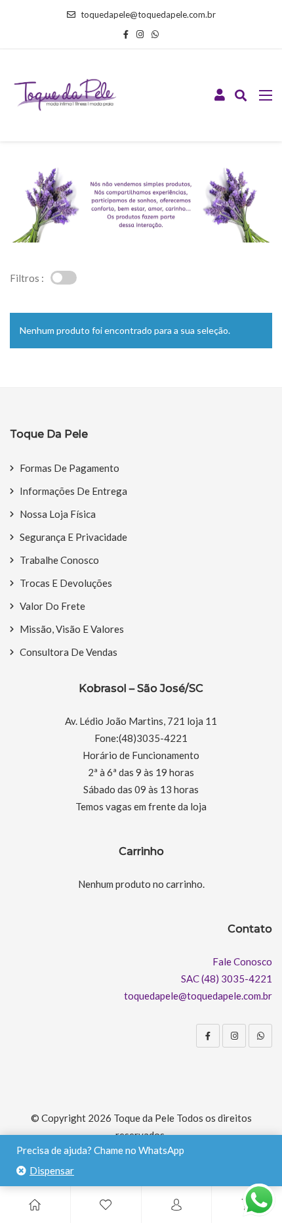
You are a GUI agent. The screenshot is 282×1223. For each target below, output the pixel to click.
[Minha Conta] (219, 95)
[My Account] (176, 1204)
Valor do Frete (52, 606)
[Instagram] (234, 1036)
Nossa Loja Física (58, 514)
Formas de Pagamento (69, 468)
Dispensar (52, 1170)
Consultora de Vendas (68, 652)
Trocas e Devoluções (66, 583)
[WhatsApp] (260, 1036)
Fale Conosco (242, 961)
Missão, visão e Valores (72, 629)
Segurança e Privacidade (73, 537)
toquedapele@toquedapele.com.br (148, 14)
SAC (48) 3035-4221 (226, 978)
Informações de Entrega (73, 491)
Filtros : (27, 278)
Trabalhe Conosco (59, 560)
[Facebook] (208, 1036)
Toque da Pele (143, 1118)
